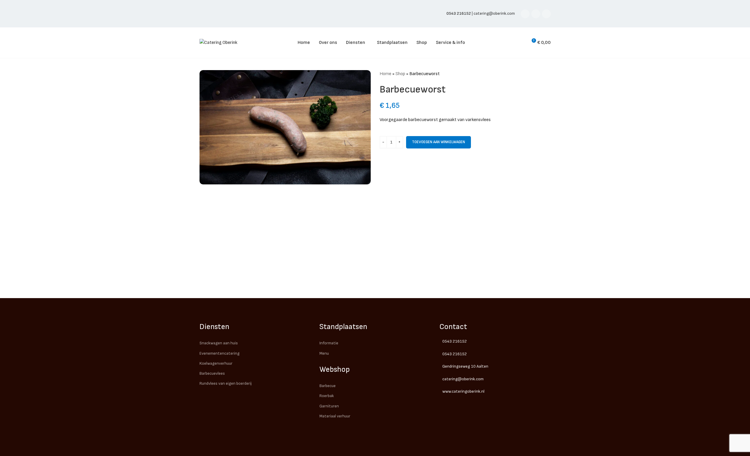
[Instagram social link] (535, 13)
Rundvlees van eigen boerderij (226, 383)
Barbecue (327, 385)
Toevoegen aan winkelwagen (438, 142)
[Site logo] (218, 42)
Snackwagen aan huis (219, 343)
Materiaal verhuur (334, 416)
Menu (324, 353)
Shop (400, 74)
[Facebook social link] (525, 13)
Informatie (328, 343)
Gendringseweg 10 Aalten (465, 366)
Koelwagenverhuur (216, 363)
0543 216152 (454, 341)
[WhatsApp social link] (546, 13)
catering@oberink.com (494, 13)
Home (385, 74)
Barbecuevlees (212, 373)
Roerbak (326, 395)
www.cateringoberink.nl (463, 391)
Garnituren (329, 406)
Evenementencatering (220, 353)
